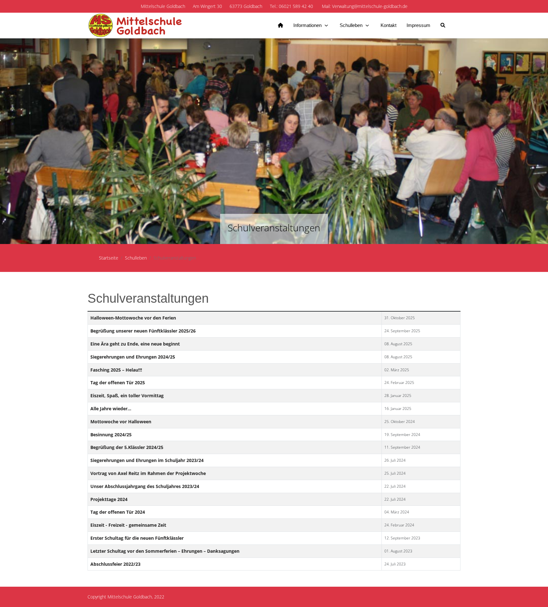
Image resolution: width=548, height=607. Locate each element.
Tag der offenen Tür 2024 (117, 512)
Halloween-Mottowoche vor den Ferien (133, 318)
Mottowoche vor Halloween (120, 422)
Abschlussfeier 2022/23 (115, 564)
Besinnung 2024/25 (111, 435)
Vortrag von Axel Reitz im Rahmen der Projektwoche (148, 473)
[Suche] (442, 25)
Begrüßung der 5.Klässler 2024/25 (126, 447)
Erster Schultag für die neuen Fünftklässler (137, 538)
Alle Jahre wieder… (110, 409)
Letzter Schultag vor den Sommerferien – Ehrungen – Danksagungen (164, 551)
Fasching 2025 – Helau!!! (116, 370)
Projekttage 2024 (108, 499)
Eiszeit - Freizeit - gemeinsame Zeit (128, 525)
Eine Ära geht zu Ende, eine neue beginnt (135, 344)
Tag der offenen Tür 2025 (117, 382)
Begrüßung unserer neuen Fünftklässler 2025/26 (143, 331)
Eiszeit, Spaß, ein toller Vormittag (127, 396)
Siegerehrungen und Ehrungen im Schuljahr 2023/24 (147, 460)
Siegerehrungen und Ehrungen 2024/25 (132, 357)
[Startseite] (280, 25)
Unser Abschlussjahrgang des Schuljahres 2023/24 (144, 486)
